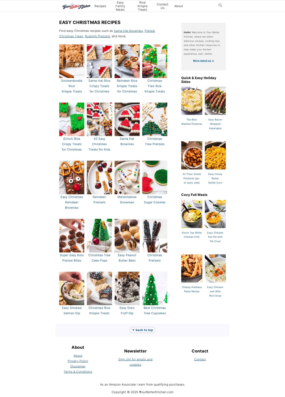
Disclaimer (78, 366)
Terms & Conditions (78, 371)
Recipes (100, 6)
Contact (200, 359)
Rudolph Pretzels (97, 36)
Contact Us (162, 6)
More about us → (203, 60)
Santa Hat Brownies (128, 31)
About (178, 6)
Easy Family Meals (120, 6)
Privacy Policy (78, 361)
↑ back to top (142, 330)
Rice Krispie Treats (143, 6)
